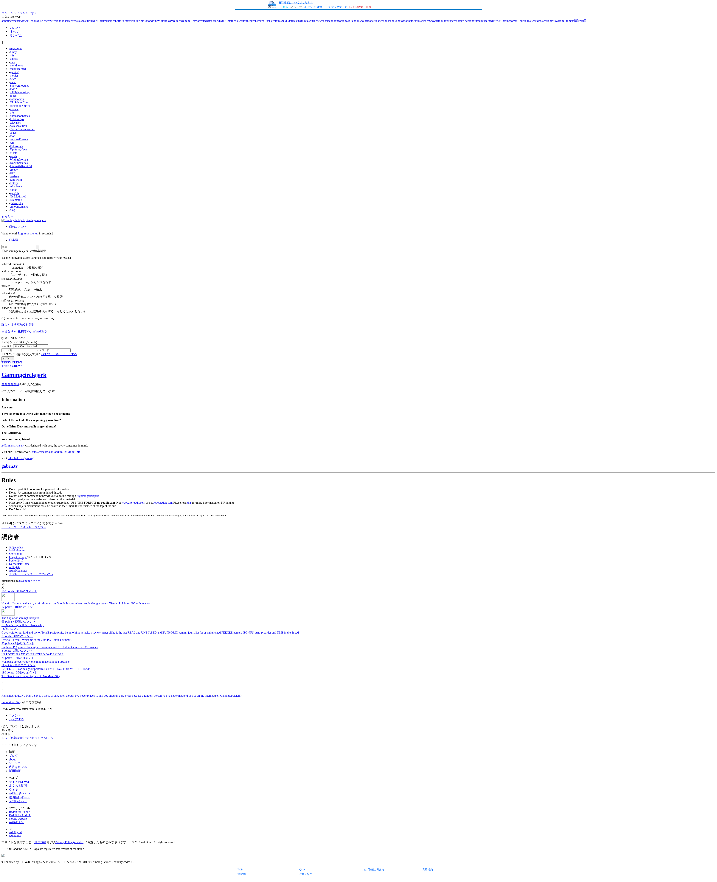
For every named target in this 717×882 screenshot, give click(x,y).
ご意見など (305, 874)
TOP (240, 869)
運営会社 (243, 874)
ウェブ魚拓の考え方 (372, 869)
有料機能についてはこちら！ (296, 2)
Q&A (302, 869)
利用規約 (427, 869)
